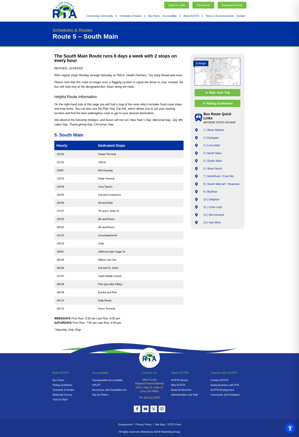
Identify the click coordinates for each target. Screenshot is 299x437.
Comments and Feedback (225, 394)
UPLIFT (96, 384)
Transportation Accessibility (107, 380)
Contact (240, 15)
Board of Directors (181, 389)
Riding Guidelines (62, 384)
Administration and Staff (184, 394)
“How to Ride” (60, 399)
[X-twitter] (153, 409)
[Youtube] (145, 409)
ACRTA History (179, 380)
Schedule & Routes (131, 15)
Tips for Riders (100, 394)
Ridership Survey (62, 394)
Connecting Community (99, 15)
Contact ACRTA (219, 380)
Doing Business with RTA (224, 384)
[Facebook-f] (137, 409)
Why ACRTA (178, 384)
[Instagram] (162, 409)
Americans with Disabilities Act (109, 389)
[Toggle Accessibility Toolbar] (290, 428)
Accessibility (169, 15)
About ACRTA (191, 15)
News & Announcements (220, 15)
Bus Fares (154, 15)
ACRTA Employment (222, 389)
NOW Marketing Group (167, 431)
